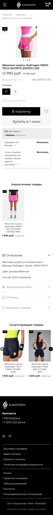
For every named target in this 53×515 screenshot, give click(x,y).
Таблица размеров (14, 483)
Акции (7, 473)
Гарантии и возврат (15, 478)
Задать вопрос (12, 454)
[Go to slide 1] (23, 59)
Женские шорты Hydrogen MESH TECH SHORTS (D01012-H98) (13, 227)
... (30, 14)
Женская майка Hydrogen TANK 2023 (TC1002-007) (40, 368)
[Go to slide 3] (27, 59)
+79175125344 (11, 418)
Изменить (20, 135)
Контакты (9, 488)
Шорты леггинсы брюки (17, 18)
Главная (7, 14)
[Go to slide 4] (29, 59)
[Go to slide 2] (25, 59)
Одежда (20, 14)
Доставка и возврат (15, 448)
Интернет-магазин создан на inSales (26, 509)
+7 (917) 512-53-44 (13, 422)
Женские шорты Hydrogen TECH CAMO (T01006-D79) (13, 368)
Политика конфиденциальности (23, 464)
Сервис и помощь (14, 459)
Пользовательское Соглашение (22, 494)
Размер (6, 85)
